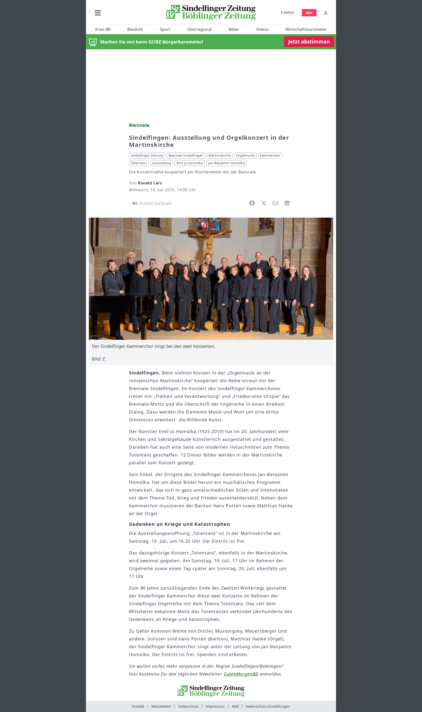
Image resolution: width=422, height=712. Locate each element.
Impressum (215, 706)
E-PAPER (287, 12)
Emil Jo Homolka (190, 163)
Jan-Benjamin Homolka (226, 163)
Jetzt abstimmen (309, 41)
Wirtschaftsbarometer (306, 29)
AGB (235, 706)
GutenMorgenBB (241, 674)
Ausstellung (161, 163)
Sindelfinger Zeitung (147, 155)
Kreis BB (102, 29)
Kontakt (138, 706)
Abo (309, 12)
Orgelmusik (245, 155)
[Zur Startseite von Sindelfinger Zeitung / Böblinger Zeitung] (211, 13)
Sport (165, 29)
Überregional (199, 29)
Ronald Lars (150, 183)
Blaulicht (135, 29)
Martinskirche (220, 155)
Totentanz (139, 163)
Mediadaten (161, 706)
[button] (124, 12)
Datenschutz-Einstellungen (268, 706)
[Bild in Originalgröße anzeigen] (211, 279)
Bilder (234, 29)
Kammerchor (270, 155)
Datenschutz (188, 706)
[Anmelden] (325, 12)
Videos (262, 29)
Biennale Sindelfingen (186, 155)
